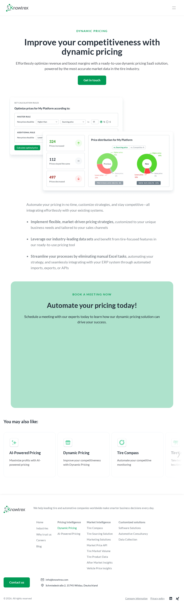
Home (39, 522)
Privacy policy (157, 598)
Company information (136, 598)
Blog (39, 546)
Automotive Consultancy (133, 533)
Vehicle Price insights (99, 568)
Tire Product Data (97, 556)
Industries (42, 528)
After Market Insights (100, 562)
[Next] (178, 454)
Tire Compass (95, 528)
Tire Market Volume (99, 551)
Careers (41, 540)
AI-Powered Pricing (69, 533)
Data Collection (128, 539)
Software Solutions (130, 528)
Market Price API (97, 545)
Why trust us (44, 534)
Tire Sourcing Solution (100, 533)
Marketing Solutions (99, 539)
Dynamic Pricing (67, 528)
